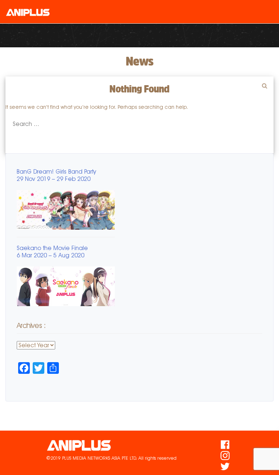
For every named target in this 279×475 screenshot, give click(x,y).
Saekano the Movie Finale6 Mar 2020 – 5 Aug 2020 (52, 252)
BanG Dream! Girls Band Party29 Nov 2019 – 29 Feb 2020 (56, 175)
